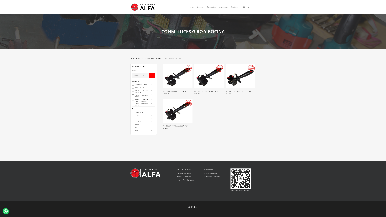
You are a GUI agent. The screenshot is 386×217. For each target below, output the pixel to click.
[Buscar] (152, 75)
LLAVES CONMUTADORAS (153, 58)
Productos (139, 58)
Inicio (132, 58)
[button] (6, 211)
